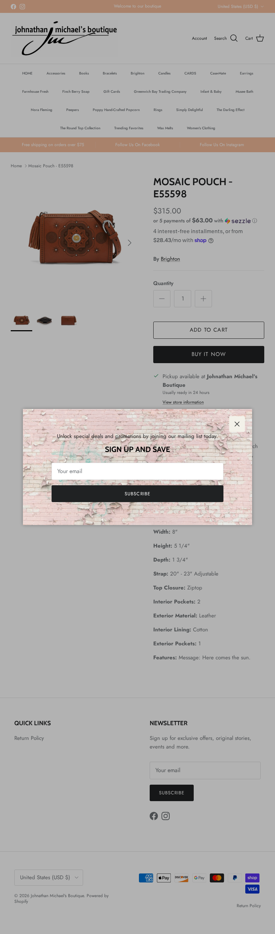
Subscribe (137, 493)
